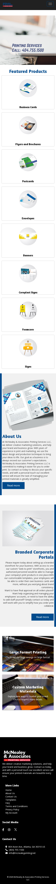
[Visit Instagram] (9, 829)
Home (8, 790)
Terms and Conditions (16, 806)
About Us (10, 793)
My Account (11, 812)
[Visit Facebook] (3, 829)
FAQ (7, 803)
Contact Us (11, 796)
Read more (13, 485)
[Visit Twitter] (15, 829)
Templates (10, 799)
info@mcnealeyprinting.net (22, 853)
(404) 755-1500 (16, 849)
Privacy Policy (12, 809)
